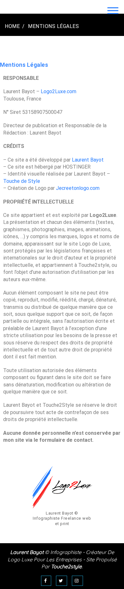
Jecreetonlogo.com (78, 188)
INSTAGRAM (77, 581)
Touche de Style (21, 181)
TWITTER (61, 581)
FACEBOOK (46, 581)
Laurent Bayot (88, 160)
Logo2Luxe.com (58, 91)
